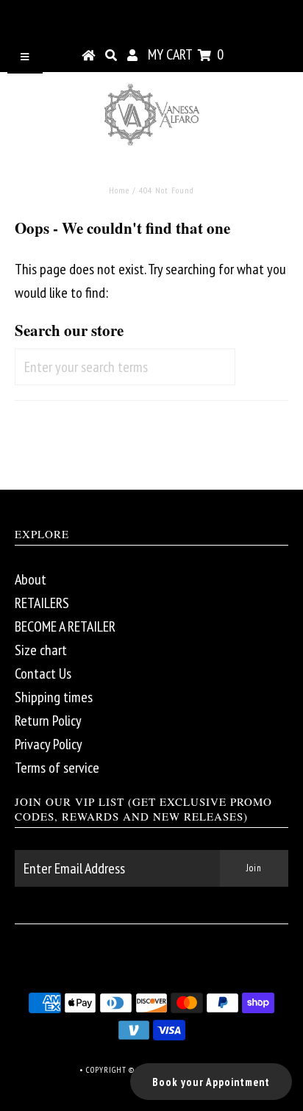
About (30, 579)
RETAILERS (42, 602)
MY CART (186, 54)
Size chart (41, 650)
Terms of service (57, 767)
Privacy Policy (48, 744)
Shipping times (54, 697)
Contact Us (43, 673)
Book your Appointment (211, 1082)
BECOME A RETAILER (65, 626)
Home (119, 190)
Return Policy (48, 720)
